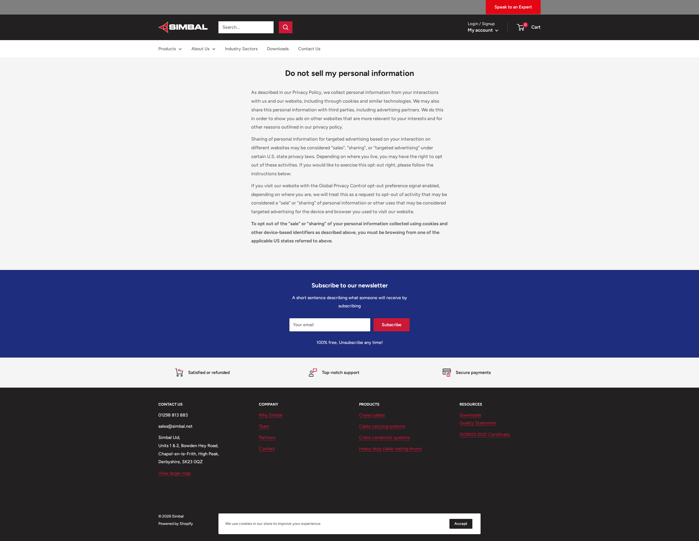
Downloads (278, 48)
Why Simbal (270, 415)
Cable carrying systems (382, 426)
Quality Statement (478, 423)
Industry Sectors (241, 48)
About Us (200, 48)
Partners (267, 437)
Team (264, 426)
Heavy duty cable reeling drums (390, 448)
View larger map (174, 473)
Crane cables (372, 415)
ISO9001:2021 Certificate (485, 434)
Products (167, 48)
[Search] (285, 27)
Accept (460, 523)
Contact (267, 448)
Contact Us (309, 48)
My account (481, 30)
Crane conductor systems (384, 437)
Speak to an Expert (513, 7)
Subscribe (391, 324)
